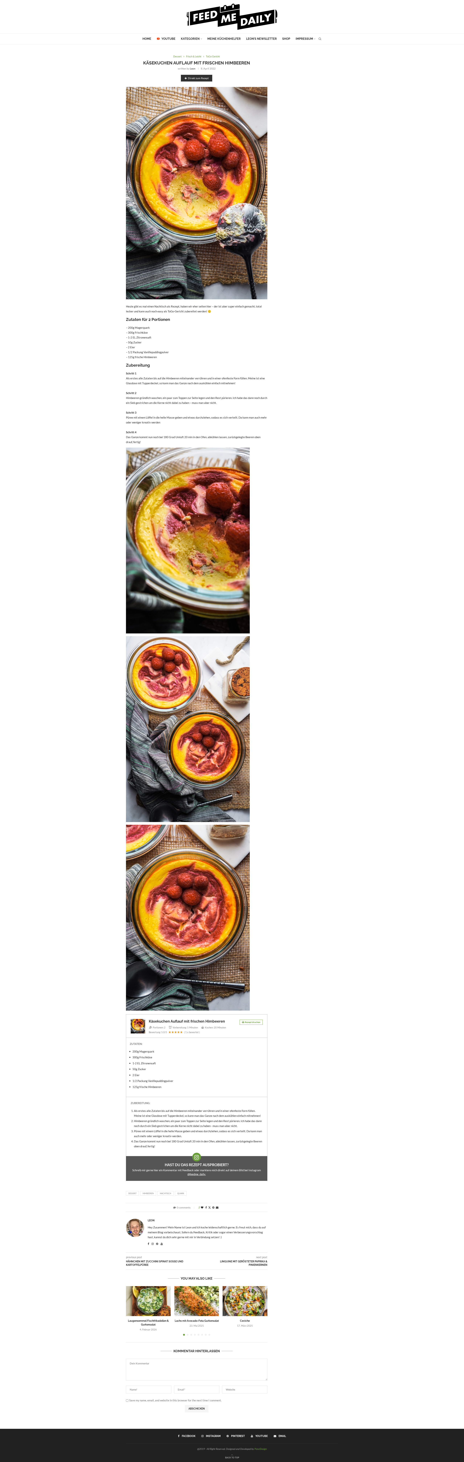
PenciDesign (260, 1448)
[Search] (320, 39)
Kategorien (190, 38)
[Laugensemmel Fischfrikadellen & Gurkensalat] (148, 1301)
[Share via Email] (217, 1207)
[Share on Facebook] (206, 1207)
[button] (131, 1311)
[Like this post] (202, 1207)
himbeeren (148, 1193)
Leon (192, 68)
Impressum (304, 38)
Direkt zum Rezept (198, 78)
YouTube (168, 38)
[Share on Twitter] (209, 1207)
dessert (132, 1193)
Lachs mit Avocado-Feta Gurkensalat (197, 1321)
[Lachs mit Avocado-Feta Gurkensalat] (196, 1301)
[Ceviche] (245, 1301)
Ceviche (245, 1321)
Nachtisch (165, 1193)
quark (180, 1193)
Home (146, 38)
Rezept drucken (252, 1022)
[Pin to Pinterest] (213, 1207)
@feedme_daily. (196, 1174)
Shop (286, 38)
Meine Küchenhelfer (224, 38)
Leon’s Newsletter (261, 38)
